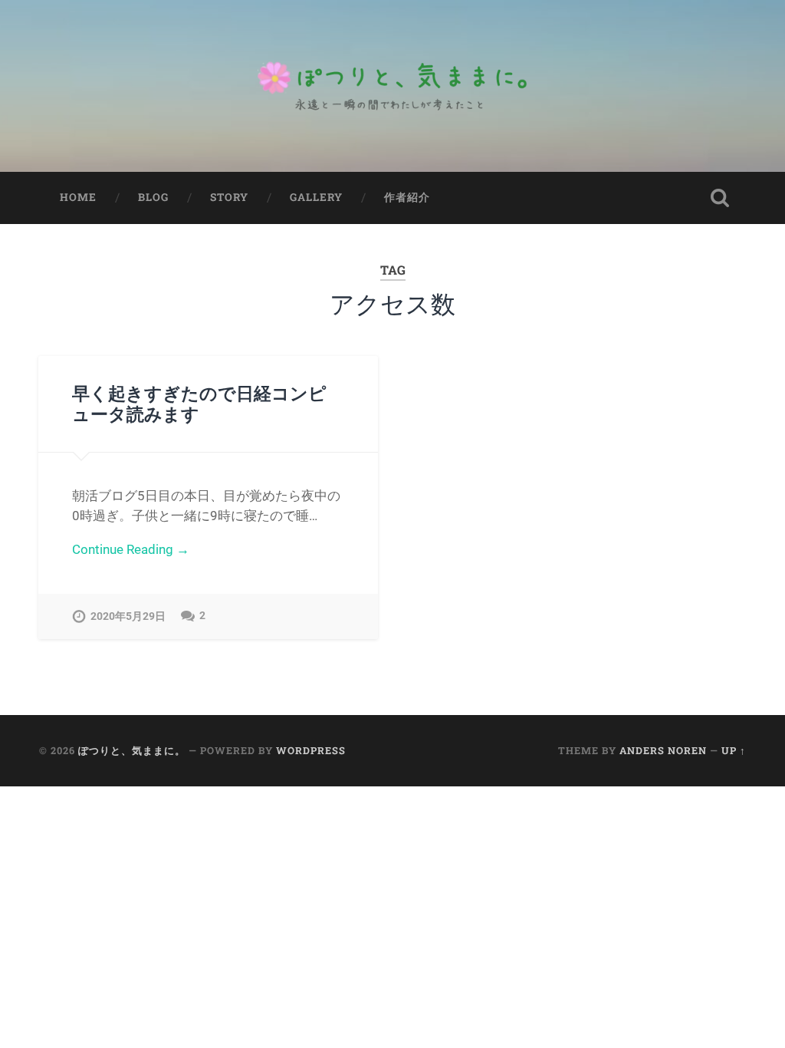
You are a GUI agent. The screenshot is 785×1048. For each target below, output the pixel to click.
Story (229, 197)
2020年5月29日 (128, 616)
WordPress (311, 750)
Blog (153, 197)
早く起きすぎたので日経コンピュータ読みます (199, 403)
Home (78, 197)
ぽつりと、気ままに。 (132, 750)
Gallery (316, 197)
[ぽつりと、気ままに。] (392, 86)
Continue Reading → (130, 549)
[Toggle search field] (720, 198)
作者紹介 (407, 197)
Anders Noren (663, 750)
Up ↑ (733, 750)
